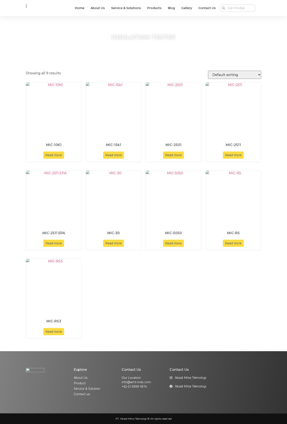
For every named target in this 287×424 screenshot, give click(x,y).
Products (154, 8)
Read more (53, 155)
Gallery (186, 8)
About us (98, 8)
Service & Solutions (126, 8)
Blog (171, 8)
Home (79, 8)
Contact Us (207, 8)
